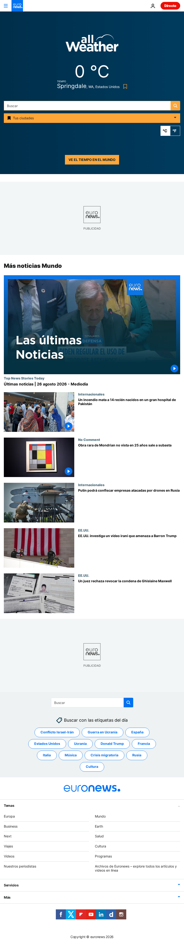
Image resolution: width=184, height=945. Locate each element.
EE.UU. (83, 530)
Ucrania (80, 744)
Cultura (92, 767)
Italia (47, 755)
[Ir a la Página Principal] (17, 5)
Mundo (100, 816)
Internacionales (91, 394)
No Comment (89, 439)
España (137, 732)
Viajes (8, 846)
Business (10, 826)
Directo (170, 6)
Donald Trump (112, 744)
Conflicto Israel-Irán (57, 732)
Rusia (136, 755)
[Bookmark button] (124, 86)
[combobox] (92, 105)
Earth (99, 826)
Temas (9, 805)
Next (8, 836)
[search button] (175, 105)
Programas (103, 856)
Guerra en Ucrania (102, 732)
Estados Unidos (47, 744)
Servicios (11, 885)
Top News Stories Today (24, 378)
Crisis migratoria (104, 755)
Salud (99, 836)
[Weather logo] (92, 44)
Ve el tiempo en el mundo (92, 160)
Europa (9, 816)
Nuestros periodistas (20, 866)
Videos (9, 856)
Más (7, 898)
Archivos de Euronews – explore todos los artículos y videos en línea (136, 868)
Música (71, 755)
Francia (144, 744)
